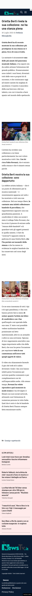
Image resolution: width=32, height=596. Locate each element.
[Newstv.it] (11, 12)
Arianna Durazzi (6, 529)
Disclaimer (16, 588)
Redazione (6, 588)
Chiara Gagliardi (6, 513)
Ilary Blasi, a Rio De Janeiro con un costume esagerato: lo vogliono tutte (15, 523)
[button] (21, 12)
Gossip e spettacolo (12, 440)
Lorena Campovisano (8, 480)
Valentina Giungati (7, 498)
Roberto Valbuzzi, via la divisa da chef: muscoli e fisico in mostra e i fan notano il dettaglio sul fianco (15, 474)
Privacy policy (8, 592)
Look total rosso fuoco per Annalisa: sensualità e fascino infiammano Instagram (16, 459)
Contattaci (5, 575)
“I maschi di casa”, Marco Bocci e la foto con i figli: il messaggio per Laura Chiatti (15, 508)
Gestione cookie (27, 594)
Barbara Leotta (6, 464)
